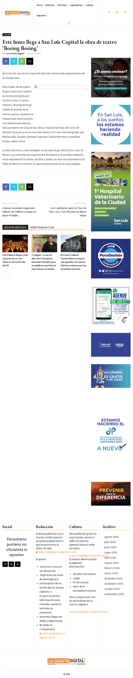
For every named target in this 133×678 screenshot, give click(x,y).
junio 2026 (110, 547)
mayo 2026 (110, 552)
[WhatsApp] (21, 61)
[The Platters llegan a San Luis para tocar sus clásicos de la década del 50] (15, 243)
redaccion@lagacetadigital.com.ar (57, 552)
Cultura (6, 34)
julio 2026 (110, 542)
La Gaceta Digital (15, 53)
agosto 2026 (111, 536)
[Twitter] (13, 61)
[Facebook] (109, 13)
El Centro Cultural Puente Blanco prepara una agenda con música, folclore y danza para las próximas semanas (73, 262)
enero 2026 (111, 573)
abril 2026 (110, 557)
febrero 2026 (112, 568)
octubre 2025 (112, 589)
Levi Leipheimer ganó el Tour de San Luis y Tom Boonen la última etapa (67, 212)
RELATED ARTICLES (15, 227)
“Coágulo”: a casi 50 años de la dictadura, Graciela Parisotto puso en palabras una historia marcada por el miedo (44, 262)
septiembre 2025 (114, 594)
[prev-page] (4, 276)
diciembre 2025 (113, 578)
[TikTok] (125, 13)
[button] (68, 23)
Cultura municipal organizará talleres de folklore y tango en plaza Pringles (19, 212)
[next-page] (10, 276)
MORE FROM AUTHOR (42, 227)
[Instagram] (117, 13)
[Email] (29, 61)
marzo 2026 (111, 563)
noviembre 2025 (113, 583)
